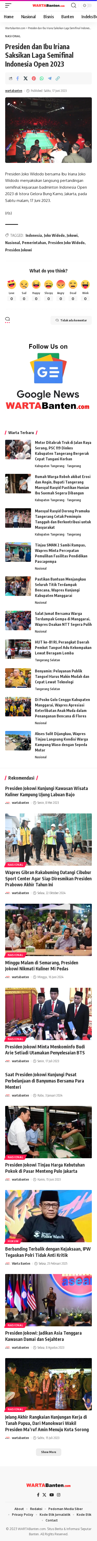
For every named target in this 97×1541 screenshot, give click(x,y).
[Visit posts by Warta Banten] (7, 1263)
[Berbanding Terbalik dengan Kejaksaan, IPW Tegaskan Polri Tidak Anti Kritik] (48, 1216)
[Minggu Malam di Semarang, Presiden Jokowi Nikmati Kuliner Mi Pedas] (48, 930)
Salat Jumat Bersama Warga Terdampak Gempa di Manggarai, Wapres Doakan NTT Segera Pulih (63, 619)
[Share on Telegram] (49, 78)
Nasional (13, 36)
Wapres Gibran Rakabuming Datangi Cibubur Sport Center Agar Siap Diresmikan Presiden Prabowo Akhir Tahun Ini (48, 878)
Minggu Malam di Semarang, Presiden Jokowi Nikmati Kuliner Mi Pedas (41, 966)
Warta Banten (21, 1263)
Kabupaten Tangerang (49, 466)
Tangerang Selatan (47, 660)
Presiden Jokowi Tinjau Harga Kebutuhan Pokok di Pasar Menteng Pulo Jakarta (45, 1168)
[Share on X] (25, 78)
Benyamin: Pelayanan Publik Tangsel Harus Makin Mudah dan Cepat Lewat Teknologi (62, 676)
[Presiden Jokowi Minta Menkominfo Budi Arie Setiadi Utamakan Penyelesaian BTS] (48, 1014)
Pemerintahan (34, 242)
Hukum (13, 1241)
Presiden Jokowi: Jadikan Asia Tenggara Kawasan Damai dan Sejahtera (43, 1336)
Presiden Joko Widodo (66, 242)
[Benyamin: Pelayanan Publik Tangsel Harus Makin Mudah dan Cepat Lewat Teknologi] (18, 678)
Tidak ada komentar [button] (73, 320)
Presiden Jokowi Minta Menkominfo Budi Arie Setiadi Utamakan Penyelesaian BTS (45, 1050)
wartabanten (13, 91)
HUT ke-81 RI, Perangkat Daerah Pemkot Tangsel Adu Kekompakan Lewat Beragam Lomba (63, 647)
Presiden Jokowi (18, 250)
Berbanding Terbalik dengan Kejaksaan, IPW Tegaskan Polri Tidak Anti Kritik (48, 1252)
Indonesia (34, 235)
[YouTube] (51, 1495)
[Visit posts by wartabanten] (7, 803)
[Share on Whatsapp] (41, 78)
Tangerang (74, 466)
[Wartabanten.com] (48, 5)
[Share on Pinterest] (33, 78)
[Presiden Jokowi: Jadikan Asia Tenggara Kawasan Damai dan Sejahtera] (48, 1300)
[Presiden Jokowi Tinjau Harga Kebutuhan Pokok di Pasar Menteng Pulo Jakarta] (48, 1132)
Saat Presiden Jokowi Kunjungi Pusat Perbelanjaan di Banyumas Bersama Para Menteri (44, 1081)
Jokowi (72, 235)
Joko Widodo (54, 235)
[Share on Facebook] (17, 78)
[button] (9, 5)
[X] (44, 1495)
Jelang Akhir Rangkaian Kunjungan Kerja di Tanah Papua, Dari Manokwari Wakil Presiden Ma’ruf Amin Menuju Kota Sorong (47, 1423)
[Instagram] (59, 1495)
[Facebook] (38, 1495)
